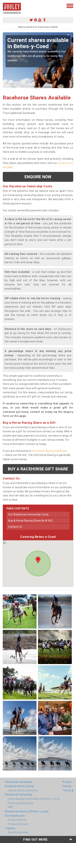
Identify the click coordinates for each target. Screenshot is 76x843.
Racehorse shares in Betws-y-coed (26, 811)
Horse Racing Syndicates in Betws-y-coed (34, 798)
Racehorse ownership (18, 781)
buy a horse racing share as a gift (30, 520)
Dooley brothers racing (19, 786)
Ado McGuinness (18, 832)
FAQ (10, 807)
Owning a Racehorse (20, 803)
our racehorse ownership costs (28, 514)
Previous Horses (18, 824)
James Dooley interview (23, 790)
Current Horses (17, 819)
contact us (15, 526)
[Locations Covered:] (4, 5)
